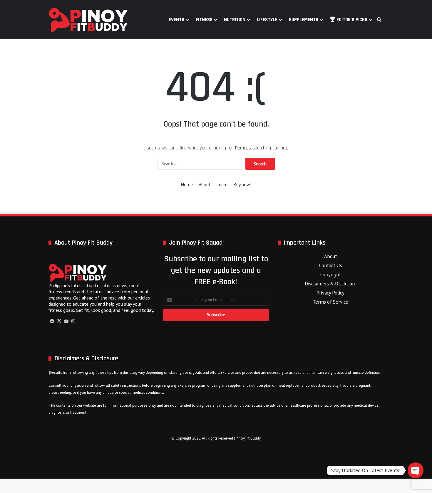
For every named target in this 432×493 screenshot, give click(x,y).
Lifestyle (267, 19)
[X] (59, 321)
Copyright (330, 274)
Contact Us (330, 265)
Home (187, 184)
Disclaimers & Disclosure (330, 283)
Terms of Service (330, 302)
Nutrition (234, 19)
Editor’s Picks (351, 19)
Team (222, 184)
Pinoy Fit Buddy (248, 438)
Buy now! (242, 184)
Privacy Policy (330, 293)
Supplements (303, 19)
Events (176, 19)
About (205, 184)
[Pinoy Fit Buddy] (88, 19)
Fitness (204, 19)
